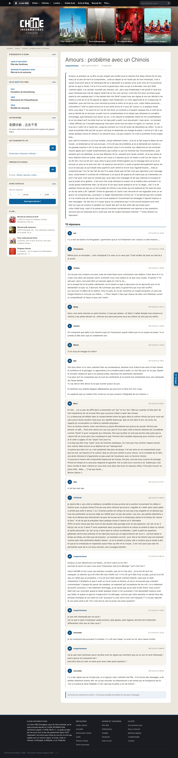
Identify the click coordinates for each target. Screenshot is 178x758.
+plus (54, 54)
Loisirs (57, 3)
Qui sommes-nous (135, 725)
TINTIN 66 (77, 498)
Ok (53, 148)
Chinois (45, 3)
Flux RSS (105, 725)
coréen (33, 175)
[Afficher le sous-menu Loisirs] (61, 3)
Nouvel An (97, 3)
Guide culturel (81, 725)
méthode (32, 153)
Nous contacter (134, 729)
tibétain (20, 175)
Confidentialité (133, 737)
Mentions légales (134, 733)
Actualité (79, 729)
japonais (26, 175)
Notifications (107, 729)
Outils (78, 737)
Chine (35, 3)
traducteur (23, 153)
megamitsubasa (72, 66)
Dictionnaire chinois (83, 733)
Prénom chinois (82, 741)
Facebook (106, 737)
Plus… (107, 3)
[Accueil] (9, 3)
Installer (105, 733)
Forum (17, 48)
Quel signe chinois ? (32, 201)
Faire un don (33, 33)
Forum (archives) (82, 745)
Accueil (9, 48)
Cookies (131, 741)
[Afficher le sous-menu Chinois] (50, 3)
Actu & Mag (83, 3)
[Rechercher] (168, 3)
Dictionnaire (13, 153)
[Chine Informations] (32, 24)
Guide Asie (70, 3)
